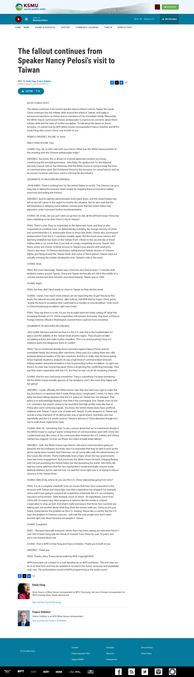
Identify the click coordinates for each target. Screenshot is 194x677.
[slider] (30, 19)
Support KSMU (78, 660)
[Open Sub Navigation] (31, 27)
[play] (18, 19)
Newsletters (125, 27)
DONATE (171, 7)
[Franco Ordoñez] (24, 618)
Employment (111, 660)
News (26, 27)
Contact (75, 648)
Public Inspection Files (81, 654)
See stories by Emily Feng (46, 602)
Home (18, 27)
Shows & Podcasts (45, 27)
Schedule (110, 648)
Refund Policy (147, 648)
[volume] (26, 19)
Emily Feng (31, 81)
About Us (110, 654)
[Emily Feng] (24, 591)
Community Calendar (87, 27)
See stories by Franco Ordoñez (49, 620)
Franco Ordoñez (44, 81)
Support (65, 27)
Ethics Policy (146, 654)
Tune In (108, 27)
